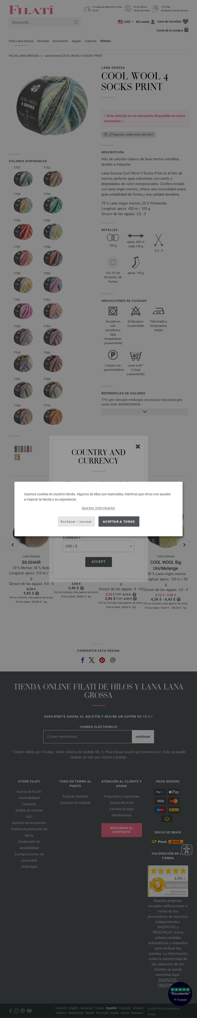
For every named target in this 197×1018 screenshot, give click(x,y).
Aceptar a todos (119, 521)
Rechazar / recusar (76, 521)
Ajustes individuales (98, 508)
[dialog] (98, 509)
